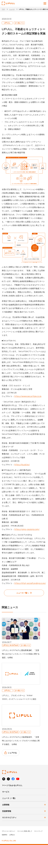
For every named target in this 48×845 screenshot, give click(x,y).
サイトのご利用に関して (24, 831)
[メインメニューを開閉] (45, 3)
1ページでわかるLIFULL (12, 785)
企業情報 (5, 805)
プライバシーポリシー (8, 831)
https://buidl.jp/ (22, 465)
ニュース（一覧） (9, 798)
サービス (5, 792)
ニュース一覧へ (22, 593)
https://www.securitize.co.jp (27, 396)
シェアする (12, 753)
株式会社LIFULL (8, 3)
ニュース (12, 9)
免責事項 (4, 834)
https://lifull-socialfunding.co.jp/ (30, 583)
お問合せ (12, 834)
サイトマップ (38, 831)
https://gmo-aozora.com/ (27, 529)
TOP (3, 9)
